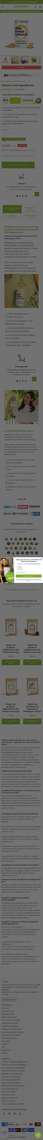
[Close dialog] (42, 558)
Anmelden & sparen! (29, 576)
